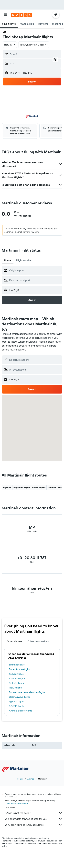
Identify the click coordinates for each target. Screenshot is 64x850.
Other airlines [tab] (14, 641)
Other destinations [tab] (38, 641)
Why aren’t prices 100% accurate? (24, 824)
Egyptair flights (16, 701)
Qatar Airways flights (19, 696)
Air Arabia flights (17, 678)
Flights (20, 779)
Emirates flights (16, 664)
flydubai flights (16, 673)
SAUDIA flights (16, 706)
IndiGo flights (15, 687)
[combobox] (35, 270)
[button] (5, 14)
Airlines (30, 779)
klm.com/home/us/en (32, 588)
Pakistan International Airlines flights (27, 692)
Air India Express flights (20, 710)
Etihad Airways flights (19, 669)
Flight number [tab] (24, 260)
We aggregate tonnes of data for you (26, 818)
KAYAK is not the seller (17, 813)
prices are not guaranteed (16, 803)
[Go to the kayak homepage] (21, 15)
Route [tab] (7, 260)
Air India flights (16, 683)
